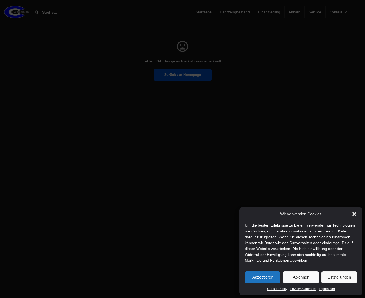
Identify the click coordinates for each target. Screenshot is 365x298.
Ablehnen (301, 277)
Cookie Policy (277, 289)
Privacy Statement (303, 289)
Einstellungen (339, 277)
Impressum (327, 289)
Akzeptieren (262, 277)
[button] (354, 214)
